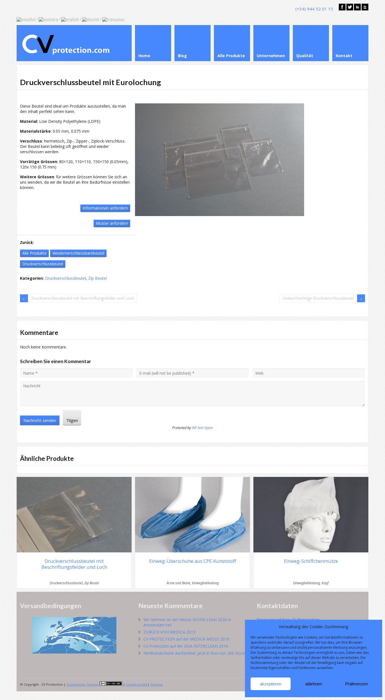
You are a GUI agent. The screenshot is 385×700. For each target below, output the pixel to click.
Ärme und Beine (178, 583)
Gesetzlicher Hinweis (83, 684)
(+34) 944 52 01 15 (314, 9)
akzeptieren (270, 683)
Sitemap (156, 684)
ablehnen (313, 683)
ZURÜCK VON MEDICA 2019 (169, 632)
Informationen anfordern (105, 208)
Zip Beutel (97, 278)
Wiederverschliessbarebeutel (78, 253)
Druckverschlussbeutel (42, 263)
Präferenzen (356, 683)
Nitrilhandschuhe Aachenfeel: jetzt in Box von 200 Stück (194, 653)
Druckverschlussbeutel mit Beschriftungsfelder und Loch (82, 298)
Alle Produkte (34, 253)
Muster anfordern (112, 223)
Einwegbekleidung (205, 583)
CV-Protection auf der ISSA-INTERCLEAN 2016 (185, 646)
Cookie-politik (136, 684)
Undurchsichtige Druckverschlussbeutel (318, 298)
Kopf (325, 583)
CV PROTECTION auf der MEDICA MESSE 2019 (186, 639)
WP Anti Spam (202, 427)
